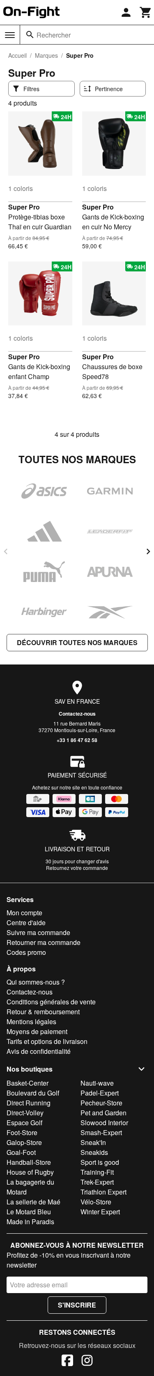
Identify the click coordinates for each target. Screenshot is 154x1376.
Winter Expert (100, 1211)
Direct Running (29, 1102)
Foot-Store (22, 1132)
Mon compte (24, 912)
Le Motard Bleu (29, 1211)
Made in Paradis (30, 1221)
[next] (148, 551)
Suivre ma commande (38, 932)
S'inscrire (77, 1305)
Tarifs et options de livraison (47, 1041)
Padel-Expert (99, 1093)
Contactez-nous (77, 713)
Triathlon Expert (103, 1192)
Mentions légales (31, 1021)
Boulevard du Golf (33, 1093)
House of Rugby (30, 1172)
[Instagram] (87, 1361)
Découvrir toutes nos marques (77, 642)
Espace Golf (24, 1122)
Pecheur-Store (101, 1102)
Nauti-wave (97, 1083)
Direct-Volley (25, 1112)
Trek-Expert (97, 1182)
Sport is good (99, 1162)
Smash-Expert (101, 1132)
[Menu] (10, 35)
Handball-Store (29, 1162)
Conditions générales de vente (51, 1001)
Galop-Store (24, 1142)
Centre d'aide (26, 922)
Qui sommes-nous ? (36, 982)
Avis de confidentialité (39, 1051)
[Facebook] (67, 1361)
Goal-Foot (21, 1152)
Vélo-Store (95, 1201)
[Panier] (145, 12)
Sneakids (94, 1152)
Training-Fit (97, 1172)
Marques (46, 55)
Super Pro (24, 207)
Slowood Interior (104, 1122)
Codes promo (26, 952)
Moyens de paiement (37, 1031)
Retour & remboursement (43, 1011)
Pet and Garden (103, 1112)
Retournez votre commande (77, 867)
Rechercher (54, 35)
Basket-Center (27, 1083)
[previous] (5, 551)
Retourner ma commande (43, 942)
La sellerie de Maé (33, 1201)
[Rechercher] (30, 34)
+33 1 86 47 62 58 (77, 740)
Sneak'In (93, 1142)
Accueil (17, 55)
